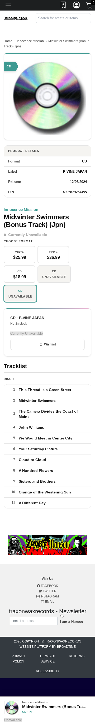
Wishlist (50, 344)
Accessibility (47, 671)
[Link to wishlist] (63, 6)
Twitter (49, 591)
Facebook (49, 586)
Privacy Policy (18, 658)
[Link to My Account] (76, 6)
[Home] (16, 18)
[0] (90, 6)
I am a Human (71, 622)
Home (8, 41)
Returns (76, 656)
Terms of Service (48, 658)
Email (49, 602)
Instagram (49, 596)
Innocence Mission (30, 41)
